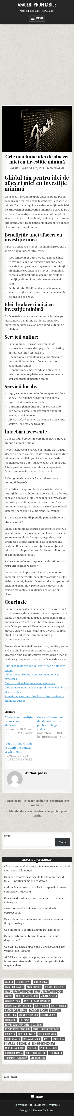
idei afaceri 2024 (47, 1034)
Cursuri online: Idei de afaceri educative (30, 683)
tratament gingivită (16, 1058)
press (16, 168)
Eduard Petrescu (28, 1015)
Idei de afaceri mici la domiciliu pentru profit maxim (18, 747)
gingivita (10, 1034)
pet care (32, 1048)
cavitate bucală (38, 1010)
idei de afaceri (12, 1039)
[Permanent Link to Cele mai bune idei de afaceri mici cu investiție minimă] (37, 129)
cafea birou (41, 1006)
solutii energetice (36, 1053)
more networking (14, 1048)
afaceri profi (34, 987)
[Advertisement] (37, 62)
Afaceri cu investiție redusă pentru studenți (19, 721)
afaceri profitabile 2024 (48, 991)
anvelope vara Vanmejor (37, 1001)
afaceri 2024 (41, 982)
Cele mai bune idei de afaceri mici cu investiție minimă (37, 159)
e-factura (10, 1015)
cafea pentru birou (15, 1010)
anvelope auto (49, 996)
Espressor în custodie (17, 1029)
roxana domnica (13, 1053)
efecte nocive (48, 1015)
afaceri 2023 (23, 982)
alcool (8, 996)
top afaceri (55, 1053)
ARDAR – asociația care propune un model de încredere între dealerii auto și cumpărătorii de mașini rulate (34, 961)
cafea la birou (59, 1006)
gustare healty (26, 1034)
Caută (7, 835)
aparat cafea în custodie (18, 1006)
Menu (39, 18)
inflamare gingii (31, 1039)
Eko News (24, 1020)
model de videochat (43, 1043)
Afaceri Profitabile (37, 4)
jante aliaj (58, 1039)
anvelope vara (12, 1001)
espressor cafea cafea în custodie (23, 1024)
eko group (10, 1020)
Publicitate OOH (48, 1048)
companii (55, 1010)
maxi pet (24, 1043)
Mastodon (10, 1076)
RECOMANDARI (57, 168)
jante (47, 1039)
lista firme (11, 1043)
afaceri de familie (14, 987)
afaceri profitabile (55, 987)
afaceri (9, 982)
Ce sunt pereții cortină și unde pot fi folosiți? (32, 929)
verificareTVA (38, 1058)
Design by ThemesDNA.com (37, 1110)
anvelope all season (27, 996)
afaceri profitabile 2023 (18, 991)
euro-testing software (46, 1029)
